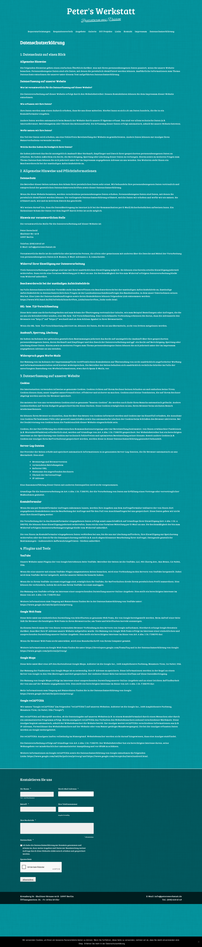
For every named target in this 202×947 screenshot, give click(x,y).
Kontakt (128, 31)
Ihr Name (25, 789)
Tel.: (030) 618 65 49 (172, 899)
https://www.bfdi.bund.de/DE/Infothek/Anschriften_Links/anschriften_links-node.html (68, 299)
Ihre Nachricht (28, 820)
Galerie (92, 31)
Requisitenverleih (63, 31)
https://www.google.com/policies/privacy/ (43, 650)
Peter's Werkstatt (101, 11)
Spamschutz (25, 859)
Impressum (141, 31)
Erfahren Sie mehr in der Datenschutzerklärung (104, 943)
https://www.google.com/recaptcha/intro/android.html (117, 756)
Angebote (80, 31)
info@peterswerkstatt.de (168, 896)
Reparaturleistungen (39, 31)
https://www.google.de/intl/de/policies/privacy (46, 604)
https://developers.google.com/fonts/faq (108, 647)
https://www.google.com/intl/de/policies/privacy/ (54, 756)
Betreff (24, 804)
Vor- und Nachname (27, 798)
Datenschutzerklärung (162, 31)
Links (118, 31)
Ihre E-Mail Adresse (68, 789)
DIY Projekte (105, 31)
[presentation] (41, 867)
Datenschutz (27, 840)
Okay (81, 943)
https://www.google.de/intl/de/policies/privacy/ (46, 693)
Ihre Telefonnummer (67, 804)
